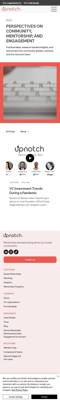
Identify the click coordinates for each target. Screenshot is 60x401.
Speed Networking (12, 274)
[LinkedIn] (6, 252)
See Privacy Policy (20, 390)
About (6, 298)
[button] (30, 259)
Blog (6, 326)
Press (6, 322)
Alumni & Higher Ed (12, 356)
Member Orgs (10, 347)
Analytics (8, 282)
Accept (44, 396)
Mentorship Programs (14, 286)
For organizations (12, 302)
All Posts (10, 131)
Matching (8, 278)
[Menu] (54, 9)
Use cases (8, 359)
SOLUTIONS (9, 343)
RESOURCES (10, 313)
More (23, 131)
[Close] (56, 378)
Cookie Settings (16, 396)
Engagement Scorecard (15, 336)
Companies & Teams (13, 352)
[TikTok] (16, 252)
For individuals (10, 306)
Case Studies (9, 317)
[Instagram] (11, 252)
